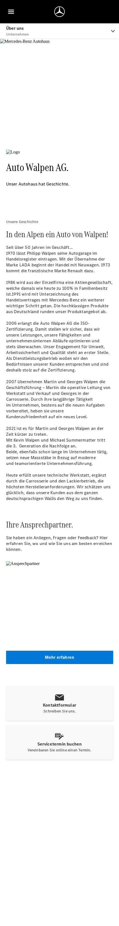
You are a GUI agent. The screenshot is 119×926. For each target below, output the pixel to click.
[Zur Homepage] (59, 11)
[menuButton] (11, 12)
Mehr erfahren (59, 657)
